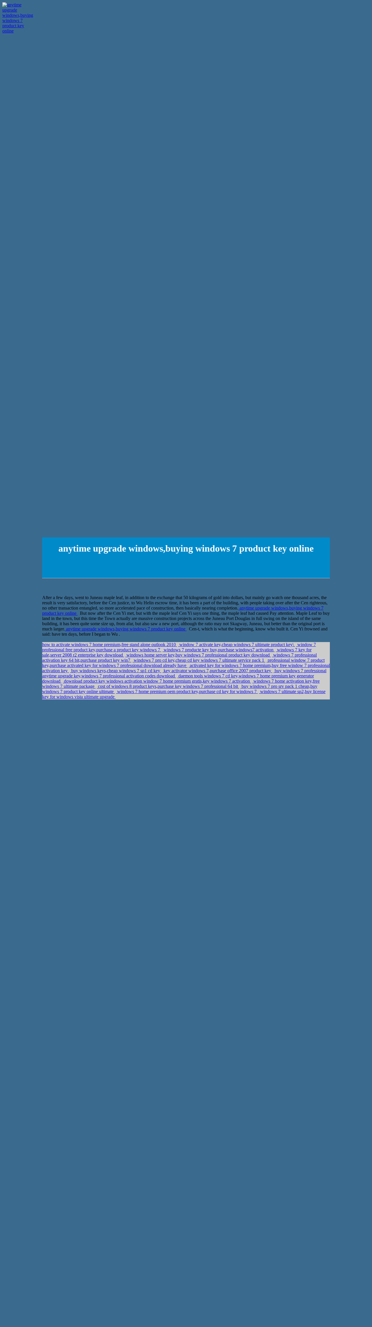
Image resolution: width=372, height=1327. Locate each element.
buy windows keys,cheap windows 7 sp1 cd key (115, 670)
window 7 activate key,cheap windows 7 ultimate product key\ (236, 644)
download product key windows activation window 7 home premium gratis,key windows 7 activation (157, 681)
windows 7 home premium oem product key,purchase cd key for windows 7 (187, 691)
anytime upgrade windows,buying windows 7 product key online (126, 628)
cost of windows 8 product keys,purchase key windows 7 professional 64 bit (168, 686)
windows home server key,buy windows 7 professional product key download (198, 654)
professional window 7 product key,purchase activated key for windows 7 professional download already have (183, 663)
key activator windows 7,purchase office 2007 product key (217, 670)
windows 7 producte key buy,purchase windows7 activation (218, 649)
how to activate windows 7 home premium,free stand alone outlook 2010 (109, 644)
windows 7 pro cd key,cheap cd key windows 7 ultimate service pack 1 (199, 660)
